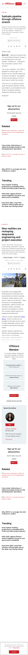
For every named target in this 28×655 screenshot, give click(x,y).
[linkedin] (11, 46)
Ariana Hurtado (7, 257)
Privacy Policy (16, 647)
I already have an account (14, 401)
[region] (14, 648)
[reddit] (16, 46)
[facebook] (8, 46)
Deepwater (5, 224)
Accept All (14, 651)
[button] (3, 4)
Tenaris (22, 257)
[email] (19, 46)
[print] (25, 46)
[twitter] (14, 46)
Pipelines (4, 12)
